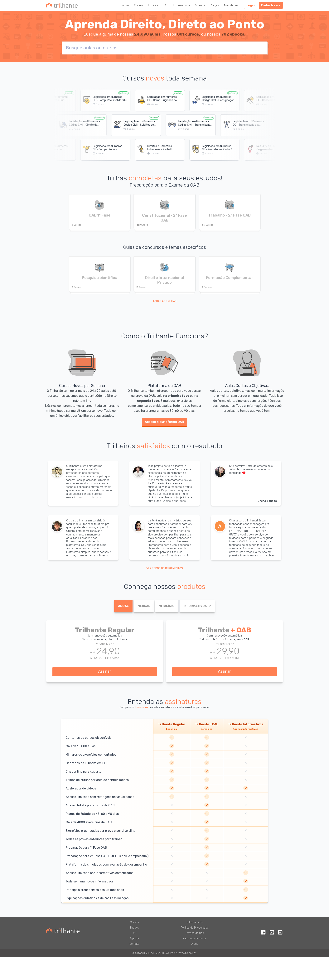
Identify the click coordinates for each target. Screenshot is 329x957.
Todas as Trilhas (165, 301)
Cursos (138, 5)
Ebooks (153, 5)
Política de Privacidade (195, 927)
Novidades (231, 5)
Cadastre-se (271, 5)
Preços (215, 5)
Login (250, 5)
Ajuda (194, 943)
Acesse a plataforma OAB (164, 422)
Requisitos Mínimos (195, 938)
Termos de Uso (194, 933)
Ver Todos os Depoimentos (164, 568)
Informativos (181, 5)
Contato (134, 943)
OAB (165, 5)
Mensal (144, 606)
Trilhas (125, 5)
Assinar (104, 671)
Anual (123, 606)
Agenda (200, 5)
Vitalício (167, 606)
